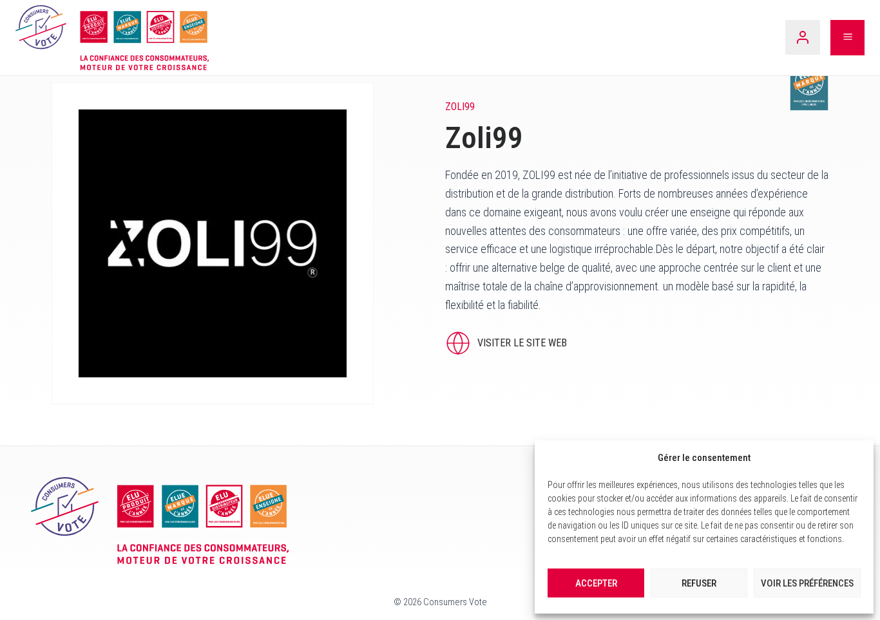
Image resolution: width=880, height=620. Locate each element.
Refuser (699, 583)
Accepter (596, 583)
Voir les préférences (807, 583)
